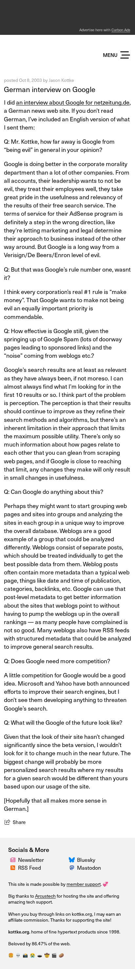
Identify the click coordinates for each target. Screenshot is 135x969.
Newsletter (31, 859)
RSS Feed (29, 867)
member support (84, 884)
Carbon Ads (120, 30)
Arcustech (45, 895)
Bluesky (86, 859)
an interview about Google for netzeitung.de (72, 102)
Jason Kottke (61, 80)
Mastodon (89, 867)
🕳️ (39, 955)
